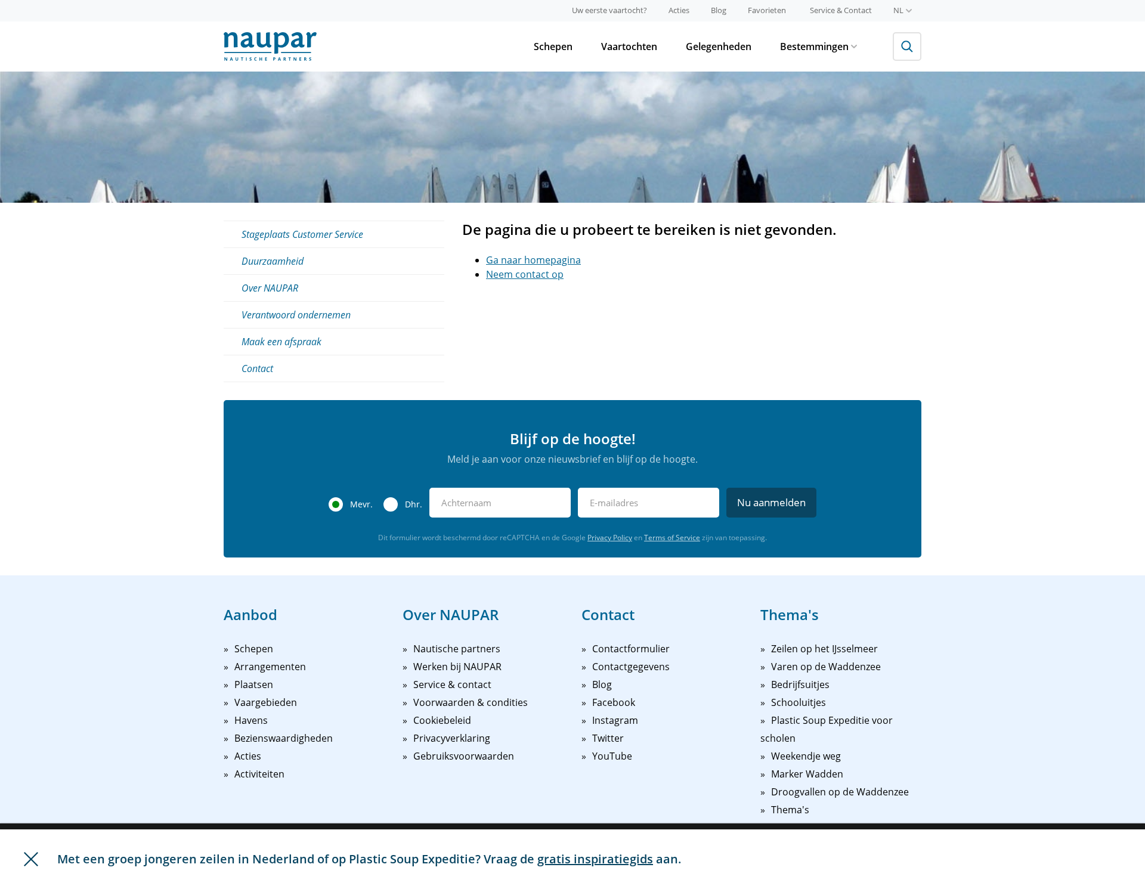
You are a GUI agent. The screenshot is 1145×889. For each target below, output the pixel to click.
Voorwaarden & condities (470, 702)
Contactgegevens (631, 666)
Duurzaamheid (273, 261)
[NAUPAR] (270, 46)
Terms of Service (672, 537)
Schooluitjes (798, 702)
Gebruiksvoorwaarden (463, 756)
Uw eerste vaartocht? (609, 10)
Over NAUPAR (270, 288)
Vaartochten (629, 46)
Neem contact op (525, 274)
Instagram (615, 720)
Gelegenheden (718, 46)
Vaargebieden (265, 702)
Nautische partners (456, 648)
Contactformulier (631, 648)
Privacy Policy (609, 537)
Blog (718, 10)
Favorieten (767, 10)
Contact (257, 368)
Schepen (553, 46)
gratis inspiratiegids (595, 859)
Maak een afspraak (281, 341)
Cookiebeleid (442, 720)
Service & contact (452, 684)
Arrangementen (270, 666)
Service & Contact (841, 10)
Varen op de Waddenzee (826, 666)
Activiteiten (259, 773)
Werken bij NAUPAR (457, 666)
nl (898, 10)
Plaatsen (253, 684)
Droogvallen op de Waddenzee (840, 791)
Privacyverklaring (451, 738)
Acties (679, 10)
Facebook (613, 702)
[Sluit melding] (31, 859)
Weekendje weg (806, 756)
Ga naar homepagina (533, 260)
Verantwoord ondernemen (296, 314)
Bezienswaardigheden (283, 738)
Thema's (790, 809)
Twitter (608, 738)
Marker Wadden (807, 773)
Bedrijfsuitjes (800, 684)
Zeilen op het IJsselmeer (824, 648)
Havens (251, 720)
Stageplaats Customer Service (302, 234)
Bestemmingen (814, 46)
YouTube (612, 756)
